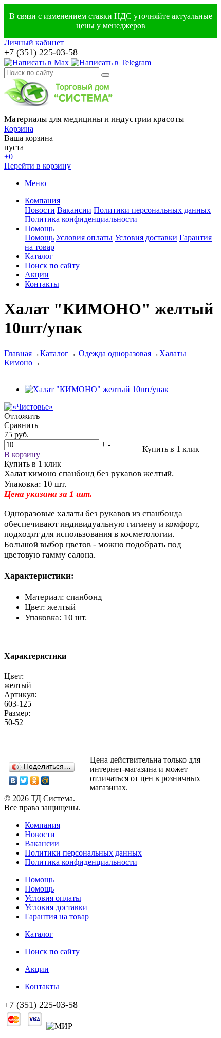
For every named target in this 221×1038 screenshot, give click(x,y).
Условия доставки (146, 237)
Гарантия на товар (57, 916)
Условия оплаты (84, 237)
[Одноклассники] (34, 780)
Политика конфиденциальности (81, 219)
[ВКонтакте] (13, 780)
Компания (42, 200)
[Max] (36, 62)
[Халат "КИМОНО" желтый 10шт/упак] (97, 389)
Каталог (39, 256)
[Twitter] (24, 780)
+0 (8, 156)
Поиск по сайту (52, 265)
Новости (40, 210)
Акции (37, 274)
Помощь (39, 228)
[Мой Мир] (45, 780)
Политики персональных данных (152, 210)
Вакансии (74, 210)
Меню (35, 183)
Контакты (42, 284)
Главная (18, 353)
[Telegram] (111, 62)
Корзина (18, 128)
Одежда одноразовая (115, 353)
